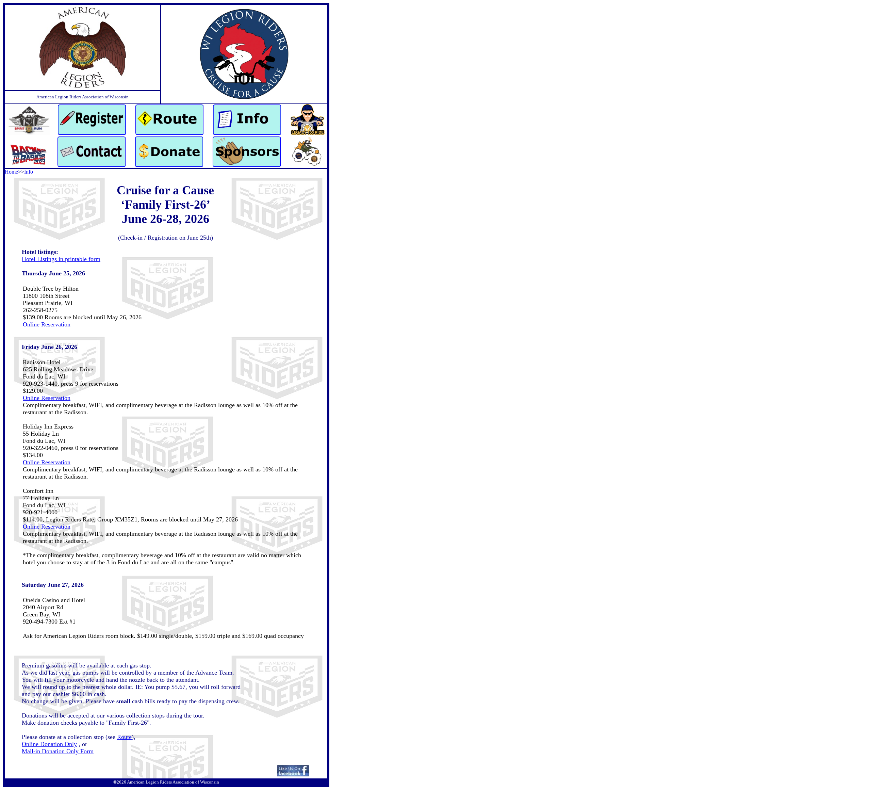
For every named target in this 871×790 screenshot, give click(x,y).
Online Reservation (46, 324)
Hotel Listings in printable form (61, 259)
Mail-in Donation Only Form (58, 751)
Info (28, 172)
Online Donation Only (49, 744)
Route (124, 736)
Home (11, 172)
